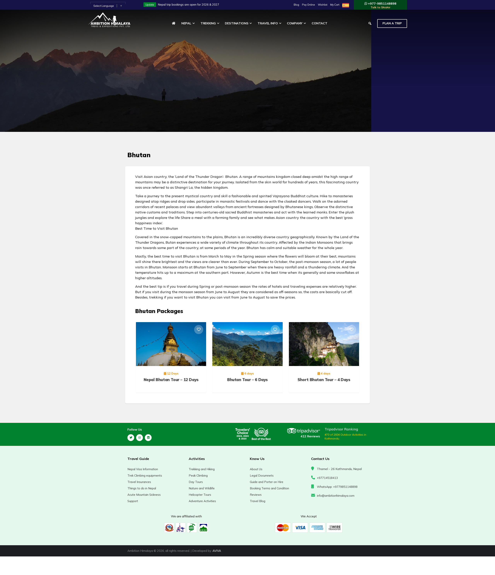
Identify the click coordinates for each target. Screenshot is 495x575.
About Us (256, 469)
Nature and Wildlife (202, 488)
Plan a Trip (392, 23)
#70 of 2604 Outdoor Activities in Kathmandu (345, 436)
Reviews (256, 495)
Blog (296, 4)
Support (132, 501)
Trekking (208, 23)
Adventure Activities (202, 501)
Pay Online (308, 4)
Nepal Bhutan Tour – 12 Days (171, 379)
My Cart (334, 4)
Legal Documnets (262, 475)
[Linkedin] (148, 437)
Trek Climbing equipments (144, 475)
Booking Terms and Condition (269, 488)
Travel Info (268, 23)
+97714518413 (327, 478)
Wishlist (322, 4)
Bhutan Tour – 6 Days (247, 379)
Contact (319, 23)
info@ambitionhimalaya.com (335, 495)
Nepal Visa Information (142, 469)
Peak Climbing (198, 475)
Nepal (186, 23)
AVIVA (217, 551)
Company (294, 23)
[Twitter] (130, 437)
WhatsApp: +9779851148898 (337, 487)
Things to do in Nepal (141, 488)
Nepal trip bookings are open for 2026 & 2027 (188, 4)
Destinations (236, 23)
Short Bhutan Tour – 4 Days (324, 379)
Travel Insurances (139, 482)
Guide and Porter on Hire (266, 482)
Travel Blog (257, 501)
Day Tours (196, 482)
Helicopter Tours (200, 495)
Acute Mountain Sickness (144, 495)
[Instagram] (139, 437)
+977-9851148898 (381, 5)
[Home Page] (173, 23)
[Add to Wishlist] (198, 329)
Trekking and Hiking (202, 469)
